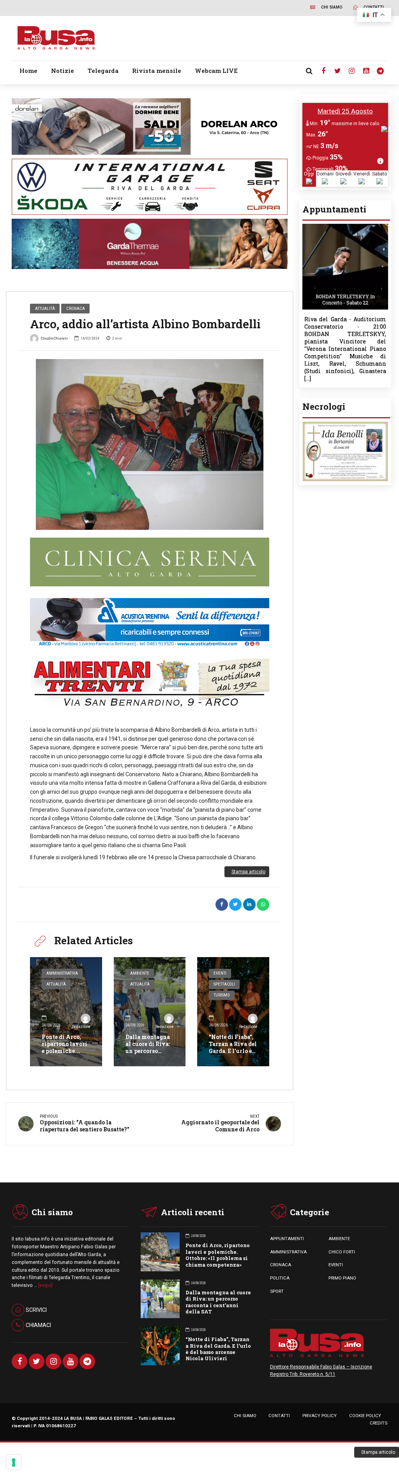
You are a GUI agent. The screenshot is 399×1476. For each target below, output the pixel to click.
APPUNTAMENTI (287, 1238)
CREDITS (378, 1423)
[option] (149, 444)
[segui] (45, 1285)
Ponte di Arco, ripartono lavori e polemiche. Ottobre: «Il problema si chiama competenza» (217, 1254)
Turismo (222, 995)
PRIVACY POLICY (319, 1415)
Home (28, 70)
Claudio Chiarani (54, 338)
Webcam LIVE (216, 70)
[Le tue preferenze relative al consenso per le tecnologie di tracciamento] (13, 1462)
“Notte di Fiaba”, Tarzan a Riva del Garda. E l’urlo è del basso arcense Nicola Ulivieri (233, 1051)
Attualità (45, 308)
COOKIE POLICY (365, 1415)
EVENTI (335, 1264)
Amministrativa (62, 973)
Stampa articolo (248, 871)
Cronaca (75, 308)
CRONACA (280, 1264)
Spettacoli (224, 984)
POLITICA (280, 1278)
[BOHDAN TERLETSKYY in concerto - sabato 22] (345, 225)
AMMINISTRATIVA (288, 1252)
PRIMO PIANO (342, 1278)
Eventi (220, 973)
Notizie (62, 70)
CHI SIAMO (245, 1415)
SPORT (277, 1291)
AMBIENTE (339, 1238)
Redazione (81, 1026)
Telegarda (103, 70)
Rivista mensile (156, 70)
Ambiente (139, 973)
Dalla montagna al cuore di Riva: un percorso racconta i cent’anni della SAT (147, 1054)
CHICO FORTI (341, 1252)
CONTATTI (279, 1415)
